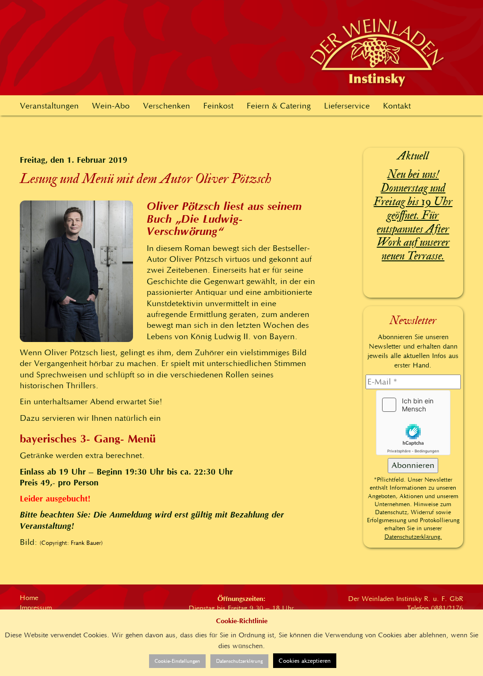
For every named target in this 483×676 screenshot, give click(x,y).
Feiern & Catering (279, 106)
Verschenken (166, 106)
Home (29, 597)
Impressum (36, 607)
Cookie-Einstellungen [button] (177, 661)
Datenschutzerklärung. (413, 536)
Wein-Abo (111, 106)
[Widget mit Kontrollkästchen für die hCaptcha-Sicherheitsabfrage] (413, 422)
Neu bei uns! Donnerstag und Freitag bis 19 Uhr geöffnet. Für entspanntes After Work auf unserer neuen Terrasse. (413, 215)
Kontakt (397, 106)
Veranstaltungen (49, 106)
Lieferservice (347, 106)
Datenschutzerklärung (239, 661)
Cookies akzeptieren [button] (305, 660)
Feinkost (218, 106)
